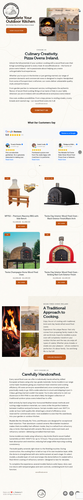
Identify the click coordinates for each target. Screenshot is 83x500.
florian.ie (18, 492)
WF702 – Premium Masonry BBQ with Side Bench (21, 217)
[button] (3, 152)
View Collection (16, 30)
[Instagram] (71, 493)
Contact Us (41, 110)
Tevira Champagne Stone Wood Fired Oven (21, 273)
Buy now (61, 223)
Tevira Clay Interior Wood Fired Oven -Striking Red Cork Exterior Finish (61, 273)
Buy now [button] (21, 226)
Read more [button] (9, 160)
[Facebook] (65, 493)
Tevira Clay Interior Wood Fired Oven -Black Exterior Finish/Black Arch (61, 217)
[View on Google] (8, 145)
